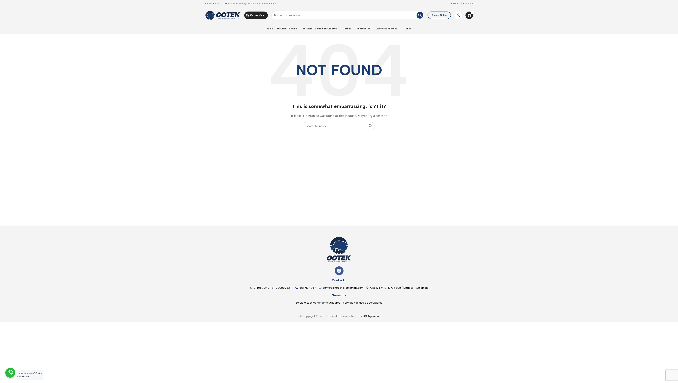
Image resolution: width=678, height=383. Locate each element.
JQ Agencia (371, 316)
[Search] (420, 15)
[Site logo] (223, 15)
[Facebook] (339, 270)
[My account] (458, 15)
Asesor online (439, 15)
